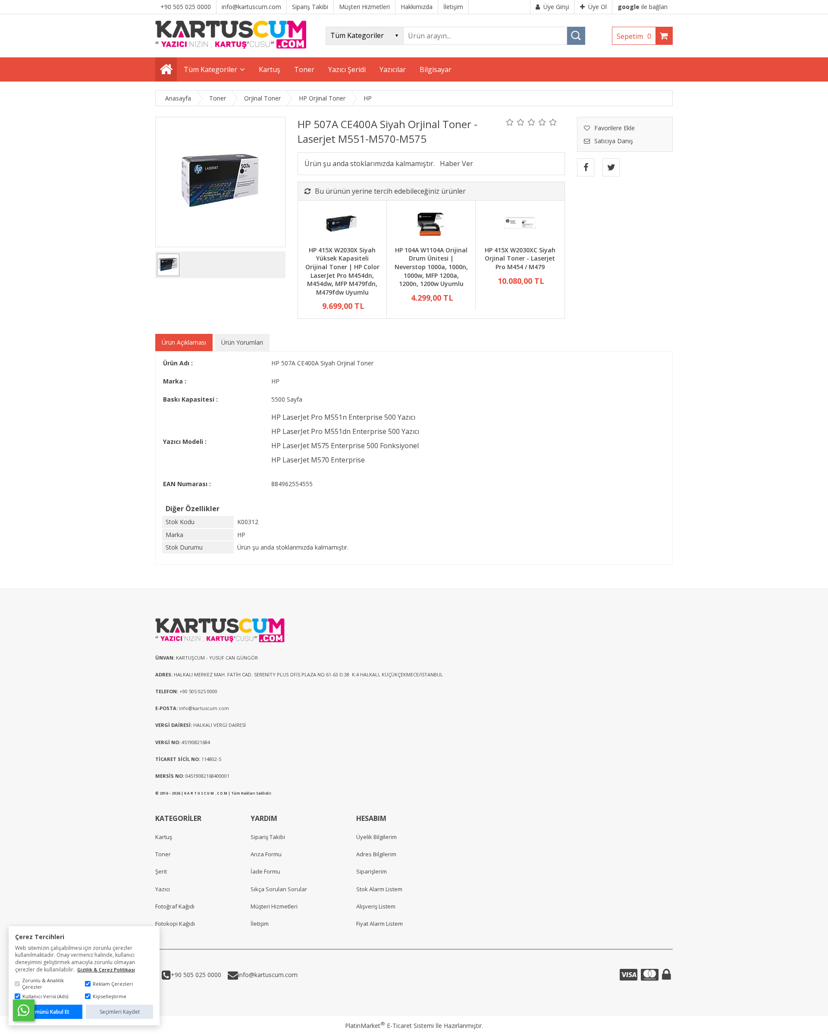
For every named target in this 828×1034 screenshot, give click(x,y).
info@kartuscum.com (268, 975)
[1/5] (510, 122)
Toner (163, 854)
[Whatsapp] (23, 1010)
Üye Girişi (556, 7)
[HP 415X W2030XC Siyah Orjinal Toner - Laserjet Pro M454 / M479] (520, 224)
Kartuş (163, 837)
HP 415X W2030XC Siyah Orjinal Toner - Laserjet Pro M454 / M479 (520, 258)
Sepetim (634, 36)
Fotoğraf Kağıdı (174, 906)
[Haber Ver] (456, 163)
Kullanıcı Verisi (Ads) (45, 996)
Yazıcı (162, 889)
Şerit (161, 871)
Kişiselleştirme (109, 996)
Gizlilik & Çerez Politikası (106, 969)
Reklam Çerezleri (113, 984)
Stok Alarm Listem (379, 889)
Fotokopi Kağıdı (175, 923)
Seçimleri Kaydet (120, 1011)
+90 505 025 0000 (196, 975)
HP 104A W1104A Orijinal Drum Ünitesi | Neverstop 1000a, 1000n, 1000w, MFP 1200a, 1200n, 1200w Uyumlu (431, 267)
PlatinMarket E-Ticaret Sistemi (389, 1025)
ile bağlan (643, 7)
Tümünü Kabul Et (48, 1011)
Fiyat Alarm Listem (379, 923)
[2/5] (515, 122)
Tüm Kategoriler (210, 69)
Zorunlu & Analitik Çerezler (43, 983)
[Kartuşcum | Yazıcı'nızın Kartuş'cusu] (230, 46)
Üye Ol (597, 7)
